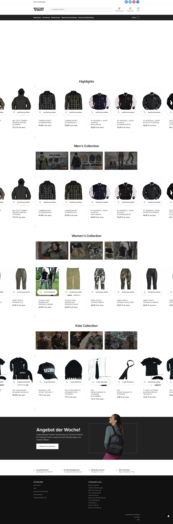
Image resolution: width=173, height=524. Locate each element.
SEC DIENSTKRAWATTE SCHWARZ (46, 392)
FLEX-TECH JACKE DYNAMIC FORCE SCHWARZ (124, 117)
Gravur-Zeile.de (93, 505)
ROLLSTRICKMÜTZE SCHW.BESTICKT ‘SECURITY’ (151, 392)
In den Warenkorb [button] (128, 292)
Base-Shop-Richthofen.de (96, 498)
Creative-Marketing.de (95, 488)
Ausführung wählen (23, 112)
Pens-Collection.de (94, 493)
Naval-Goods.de (93, 485)
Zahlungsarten (38, 494)
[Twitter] (130, 2)
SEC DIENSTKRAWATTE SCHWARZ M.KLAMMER (19, 393)
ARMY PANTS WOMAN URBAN (18, 301)
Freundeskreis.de (94, 500)
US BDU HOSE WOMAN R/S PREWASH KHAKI (150, 302)
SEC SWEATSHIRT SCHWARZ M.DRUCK (99, 391)
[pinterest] (137, 2)
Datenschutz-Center (72, 521)
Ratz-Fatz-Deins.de (94, 490)
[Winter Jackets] (121, 250)
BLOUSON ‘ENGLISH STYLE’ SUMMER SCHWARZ (99, 122)
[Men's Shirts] (52, 250)
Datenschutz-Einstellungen (87, 521)
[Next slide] (34, 137)
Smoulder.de (92, 503)
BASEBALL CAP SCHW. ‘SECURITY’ (124, 391)
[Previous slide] (34, 86)
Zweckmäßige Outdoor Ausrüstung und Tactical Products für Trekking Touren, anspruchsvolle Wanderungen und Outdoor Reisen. (59, 437)
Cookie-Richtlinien (101, 521)
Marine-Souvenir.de (94, 508)
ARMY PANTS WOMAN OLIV (96, 301)
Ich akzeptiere (80, 518)
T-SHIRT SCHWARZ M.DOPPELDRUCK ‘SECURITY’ (72, 392)
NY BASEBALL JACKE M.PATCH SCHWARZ (73, 122)
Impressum (37, 485)
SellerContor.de (93, 495)
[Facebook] (126, 2)
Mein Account (119, 11)
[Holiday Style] (86, 250)
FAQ (138, 11)
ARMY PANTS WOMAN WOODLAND (47, 301)
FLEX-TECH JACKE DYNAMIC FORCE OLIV (150, 117)
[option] (21, 110)
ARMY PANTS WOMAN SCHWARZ (72, 301)
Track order (130, 11)
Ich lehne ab (93, 518)
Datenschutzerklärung (40, 491)
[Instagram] (133, 2)
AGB (34, 488)
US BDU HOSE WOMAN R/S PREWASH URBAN (124, 302)
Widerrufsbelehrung (40, 497)
